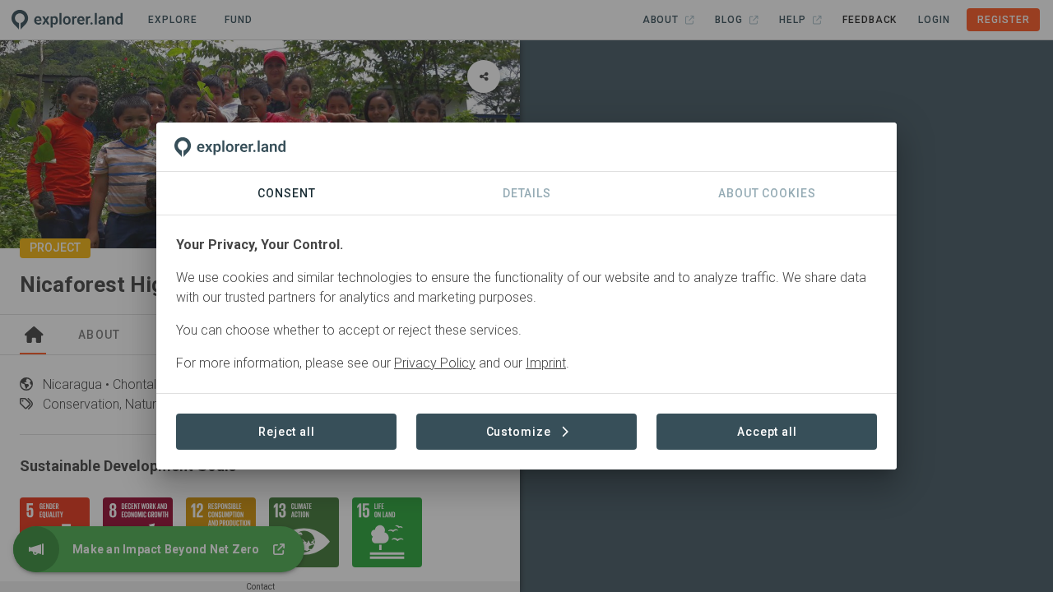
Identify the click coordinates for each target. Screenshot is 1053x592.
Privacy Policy (434, 363)
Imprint (546, 363)
